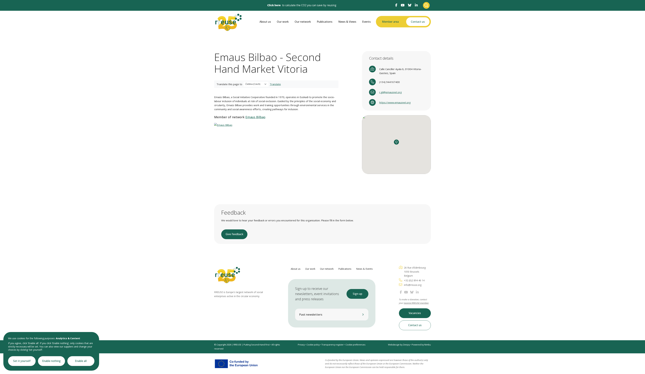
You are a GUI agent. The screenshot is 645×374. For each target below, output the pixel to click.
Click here (274, 5)
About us (265, 22)
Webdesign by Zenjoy (399, 344)
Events (366, 22)
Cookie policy (313, 344)
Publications (324, 22)
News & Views (347, 22)
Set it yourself (22, 361)
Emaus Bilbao (255, 117)
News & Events (364, 268)
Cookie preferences (356, 344)
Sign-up (357, 294)
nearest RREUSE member (416, 302)
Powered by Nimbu (421, 344)
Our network (303, 22)
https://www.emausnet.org (395, 102)
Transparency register (332, 344)
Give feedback (234, 234)
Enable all (81, 361)
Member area (390, 22)
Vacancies (415, 313)
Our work (283, 22)
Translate (275, 84)
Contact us (418, 22)
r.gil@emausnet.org (390, 92)
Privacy (301, 344)
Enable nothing (51, 361)
